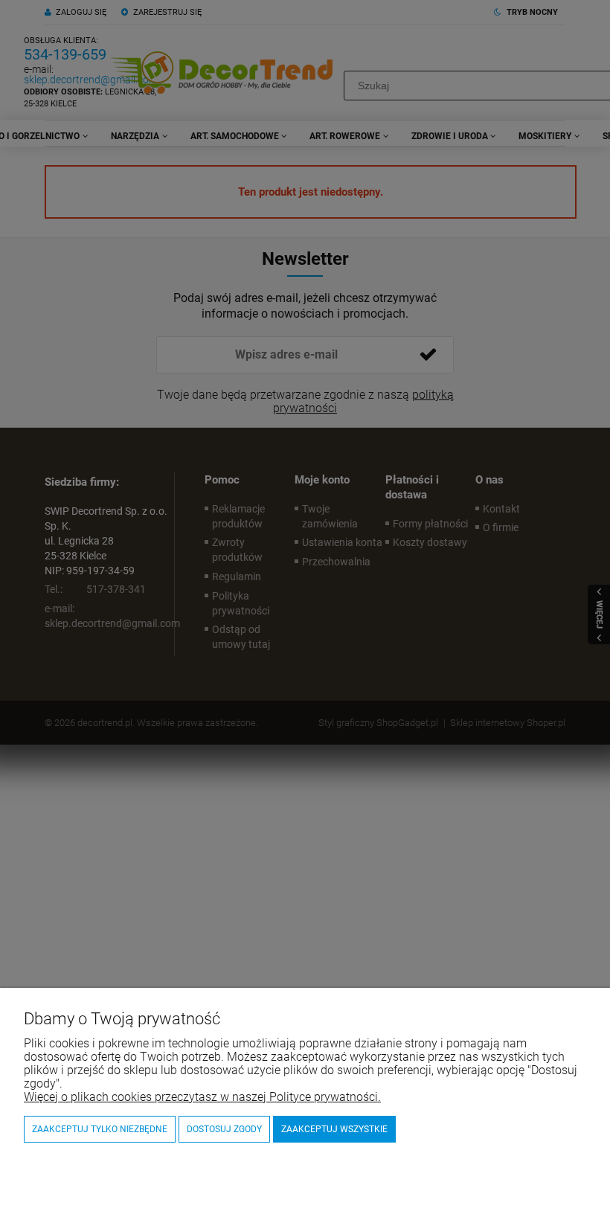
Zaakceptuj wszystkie (334, 1129)
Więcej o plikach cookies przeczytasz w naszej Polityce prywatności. (202, 1097)
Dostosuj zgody (224, 1129)
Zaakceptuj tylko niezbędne (99, 1129)
